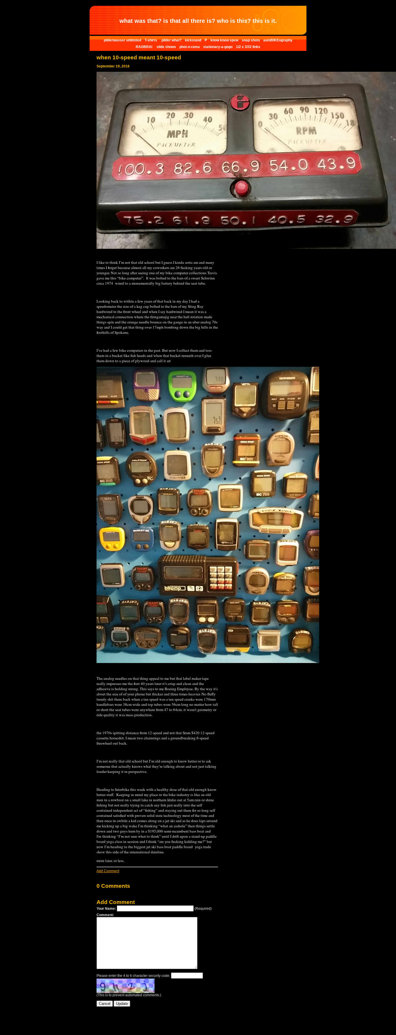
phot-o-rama (189, 47)
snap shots (251, 40)
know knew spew (224, 40)
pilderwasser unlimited (122, 40)
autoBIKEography (278, 40)
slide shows (166, 47)
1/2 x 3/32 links (248, 47)
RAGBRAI (144, 47)
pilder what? (171, 40)
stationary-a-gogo (217, 47)
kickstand (193, 40)
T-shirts (151, 40)
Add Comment (108, 871)
